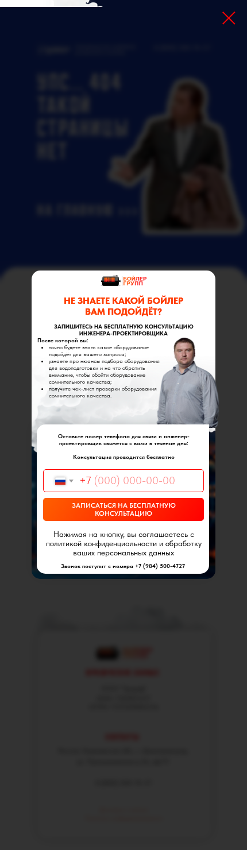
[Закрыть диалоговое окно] (229, 18)
